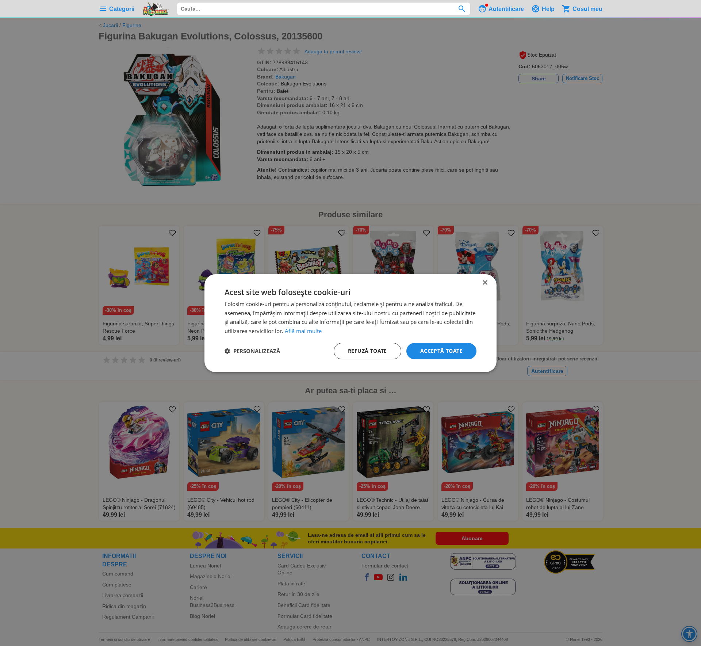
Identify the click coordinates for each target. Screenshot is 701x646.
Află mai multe (303, 331)
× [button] (484, 282)
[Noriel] (155, 8)
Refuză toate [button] (367, 350)
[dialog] (350, 323)
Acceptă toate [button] (441, 350)
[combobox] (324, 8)
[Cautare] (462, 8)
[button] (252, 351)
